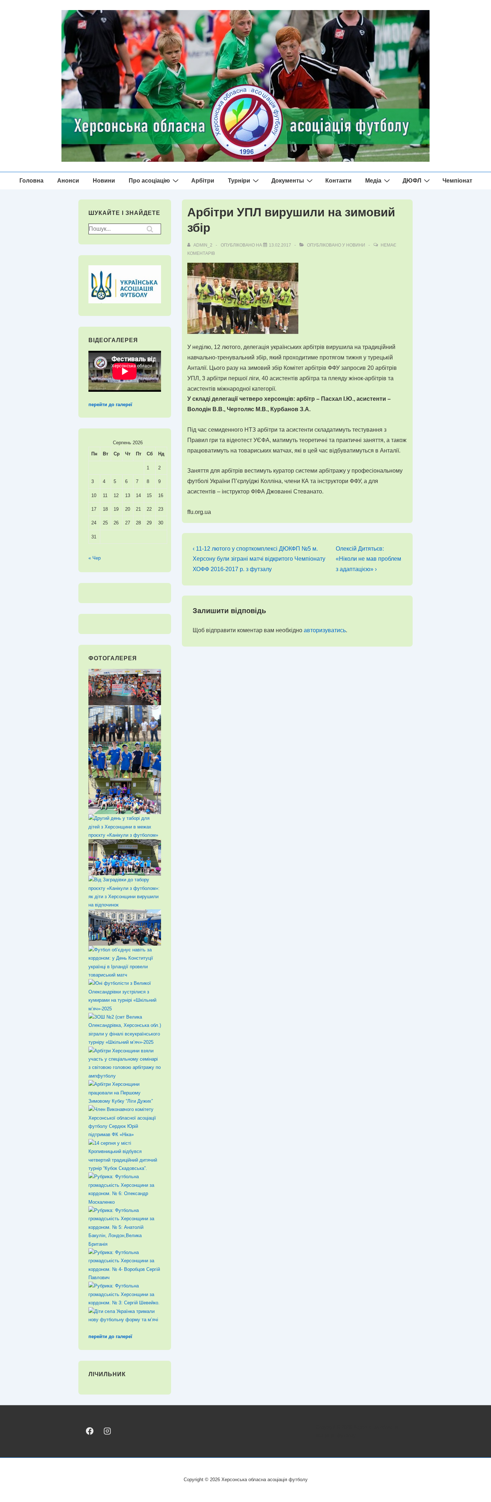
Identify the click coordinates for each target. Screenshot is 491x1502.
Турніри (239, 181)
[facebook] (90, 1431)
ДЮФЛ (412, 181)
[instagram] (107, 1431)
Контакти (338, 181)
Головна (31, 181)
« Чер (94, 558)
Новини (104, 181)
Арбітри (202, 181)
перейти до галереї (110, 404)
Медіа (373, 181)
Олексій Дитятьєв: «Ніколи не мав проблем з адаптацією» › (368, 559)
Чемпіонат (457, 181)
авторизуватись (325, 630)
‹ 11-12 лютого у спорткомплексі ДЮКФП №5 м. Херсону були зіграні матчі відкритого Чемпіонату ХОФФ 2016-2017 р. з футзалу (259, 559)
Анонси (68, 181)
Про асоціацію (149, 181)
